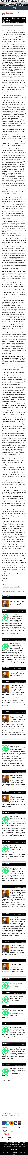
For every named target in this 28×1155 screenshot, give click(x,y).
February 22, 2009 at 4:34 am (20, 1007)
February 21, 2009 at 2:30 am (20, 598)
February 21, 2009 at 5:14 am (20, 842)
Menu (14, 8)
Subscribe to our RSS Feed (14, 591)
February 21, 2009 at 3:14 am (20, 743)
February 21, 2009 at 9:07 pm (20, 942)
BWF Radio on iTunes (15, 1123)
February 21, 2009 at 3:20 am (20, 772)
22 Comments (23, 22)
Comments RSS (6, 1134)
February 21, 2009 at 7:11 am (20, 887)
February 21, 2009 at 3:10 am (20, 682)
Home (3, 13)
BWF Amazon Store (11, 1123)
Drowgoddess (9, 13)
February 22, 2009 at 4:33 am (20, 979)
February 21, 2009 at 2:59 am (20, 611)
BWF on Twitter (8, 1123)
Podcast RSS (5, 1133)
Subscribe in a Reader (7, 1131)
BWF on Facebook (4, 1123)
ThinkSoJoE (5, 597)
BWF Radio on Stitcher (19, 1123)
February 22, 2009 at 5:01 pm (20, 1024)
